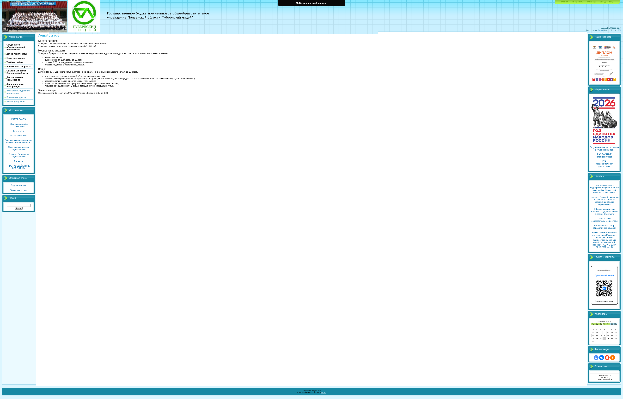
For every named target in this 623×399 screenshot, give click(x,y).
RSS (619, 30)
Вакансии (18, 161)
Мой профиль (577, 2)
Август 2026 (604, 321)
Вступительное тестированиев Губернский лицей (604, 148)
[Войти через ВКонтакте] (601, 357)
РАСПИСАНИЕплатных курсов (604, 155)
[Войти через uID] (596, 357)
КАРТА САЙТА (18, 119)
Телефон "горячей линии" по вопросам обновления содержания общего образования (604, 201)
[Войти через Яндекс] (607, 357)
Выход (602, 2)
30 (616, 339)
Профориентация (18, 135)
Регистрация (591, 2)
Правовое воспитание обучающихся (18, 148)
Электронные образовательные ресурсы (604, 219)
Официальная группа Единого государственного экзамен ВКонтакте (604, 211)
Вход (611, 2)
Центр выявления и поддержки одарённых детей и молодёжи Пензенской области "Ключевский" (604, 189)
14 (608, 332)
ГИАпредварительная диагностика (604, 163)
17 (593, 335)
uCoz (323, 392)
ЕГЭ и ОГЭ (18, 131)
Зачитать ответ (18, 190)
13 (604, 332)
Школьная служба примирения (19, 125)
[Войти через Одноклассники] (612, 357)
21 (608, 335)
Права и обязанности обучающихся (18, 155)
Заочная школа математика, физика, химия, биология (19, 141)
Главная (564, 2)
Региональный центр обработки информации (604, 226)
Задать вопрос (19, 185)
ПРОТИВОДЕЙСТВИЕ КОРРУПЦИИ (19, 167)
